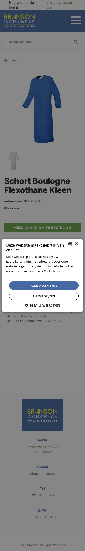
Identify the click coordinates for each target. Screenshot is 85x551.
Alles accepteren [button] (44, 285)
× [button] (76, 244)
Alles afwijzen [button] (44, 296)
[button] (42, 305)
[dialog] (42, 275)
